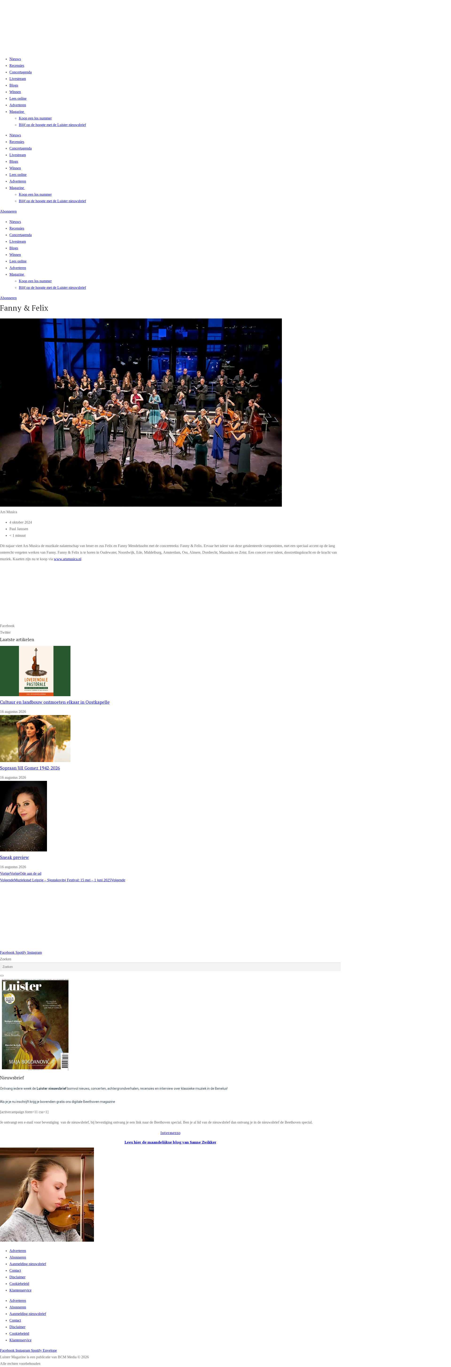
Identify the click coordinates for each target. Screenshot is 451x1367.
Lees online (18, 98)
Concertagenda (20, 72)
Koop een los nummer (35, 118)
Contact (15, 1270)
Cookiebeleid (19, 1284)
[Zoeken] (2, 975)
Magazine (16, 112)
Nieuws (15, 59)
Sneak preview (14, 857)
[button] (170, 626)
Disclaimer (17, 1277)
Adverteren (17, 105)
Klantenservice (20, 1290)
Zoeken (5, 959)
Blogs (13, 85)
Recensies (16, 66)
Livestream (17, 79)
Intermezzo (170, 1132)
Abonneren (17, 1257)
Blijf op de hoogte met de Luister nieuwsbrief (52, 125)
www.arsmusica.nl (67, 559)
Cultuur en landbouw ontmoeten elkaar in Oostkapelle (55, 702)
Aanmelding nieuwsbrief (27, 1264)
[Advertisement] (141, 916)
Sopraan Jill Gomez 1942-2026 (30, 768)
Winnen (15, 92)
